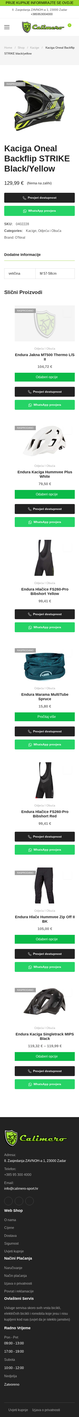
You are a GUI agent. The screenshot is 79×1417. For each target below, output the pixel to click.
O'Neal (20, 237)
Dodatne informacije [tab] (22, 255)
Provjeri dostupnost (42, 197)
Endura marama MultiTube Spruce (44, 696)
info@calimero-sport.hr (21, 1188)
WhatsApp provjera (42, 210)
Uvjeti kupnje (14, 1251)
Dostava (10, 1235)
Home (8, 47)
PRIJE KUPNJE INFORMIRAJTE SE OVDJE (40, 3)
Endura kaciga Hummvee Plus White (44, 474)
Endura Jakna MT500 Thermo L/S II (45, 357)
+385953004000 (42, 14)
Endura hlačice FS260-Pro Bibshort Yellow (44, 591)
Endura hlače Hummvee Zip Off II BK (45, 919)
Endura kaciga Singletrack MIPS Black (45, 1036)
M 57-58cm (48, 273)
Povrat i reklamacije (19, 1291)
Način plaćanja (15, 1275)
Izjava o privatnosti (18, 1283)
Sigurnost (11, 1243)
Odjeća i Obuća (49, 231)
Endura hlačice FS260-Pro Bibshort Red (44, 814)
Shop (21, 47)
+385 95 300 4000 (17, 1174)
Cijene (9, 1227)
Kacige (34, 47)
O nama (10, 1220)
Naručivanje (13, 1268)
